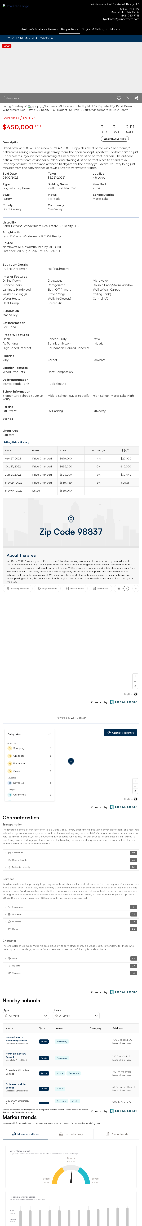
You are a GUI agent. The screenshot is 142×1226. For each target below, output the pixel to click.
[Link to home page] (17, 6)
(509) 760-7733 (130, 15)
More (115, 31)
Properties (70, 31)
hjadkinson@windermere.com (121, 19)
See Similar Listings (115, 139)
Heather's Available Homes (39, 29)
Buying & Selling (95, 31)
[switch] (119, 98)
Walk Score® (78, 717)
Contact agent (12, 98)
